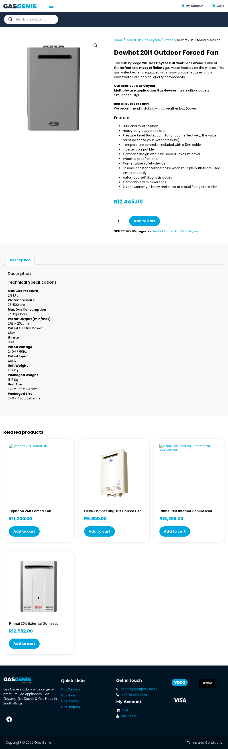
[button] (51, 6)
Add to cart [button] (24, 531)
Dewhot (169, 40)
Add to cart (144, 221)
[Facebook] (9, 719)
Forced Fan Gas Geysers (143, 40)
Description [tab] (20, 260)
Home (118, 40)
